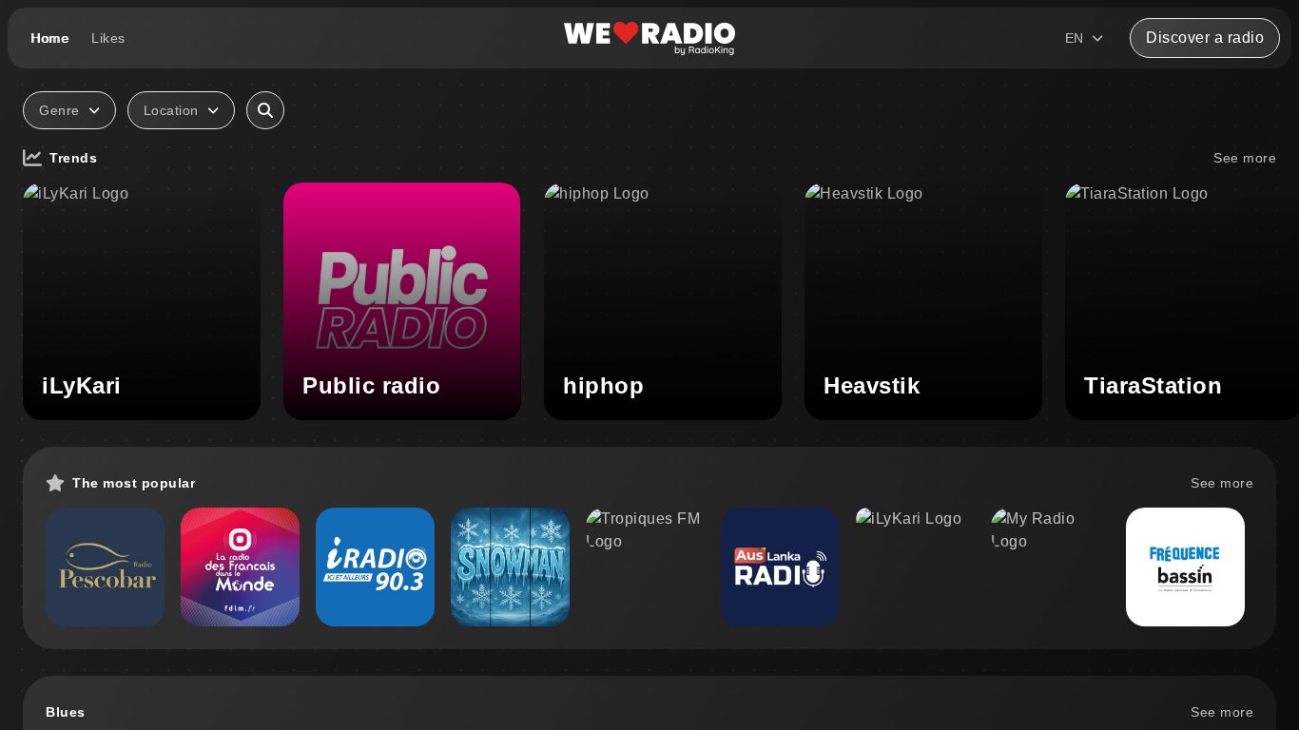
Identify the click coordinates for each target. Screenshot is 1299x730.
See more (1244, 157)
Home (49, 38)
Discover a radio (1205, 37)
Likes (108, 38)
